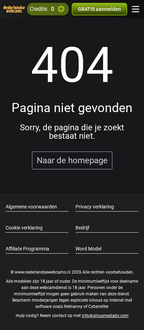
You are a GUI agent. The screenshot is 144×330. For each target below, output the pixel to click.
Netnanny (74, 306)
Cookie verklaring (24, 228)
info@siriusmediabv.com (105, 315)
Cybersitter (98, 306)
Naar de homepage (72, 160)
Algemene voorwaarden (31, 206)
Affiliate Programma (27, 249)
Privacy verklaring (94, 206)
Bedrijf (82, 228)
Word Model (88, 249)
